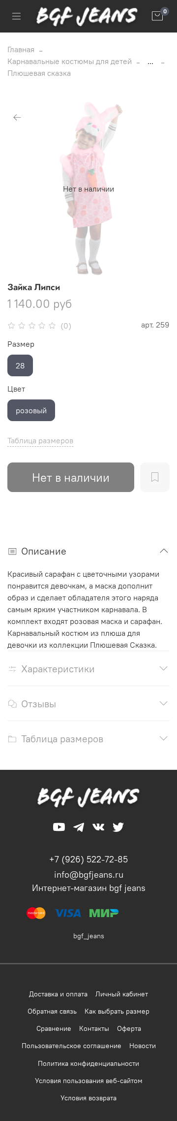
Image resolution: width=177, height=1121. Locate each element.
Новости (142, 1045)
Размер (20, 344)
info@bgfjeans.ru (88, 874)
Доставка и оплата (58, 993)
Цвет (16, 389)
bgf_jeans (88, 935)
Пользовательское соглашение (71, 1045)
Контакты (94, 1028)
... (150, 61)
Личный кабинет (121, 993)
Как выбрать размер (117, 1011)
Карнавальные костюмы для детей (69, 61)
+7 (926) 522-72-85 (88, 859)
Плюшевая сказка (39, 73)
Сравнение (53, 1028)
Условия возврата (88, 1097)
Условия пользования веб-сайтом (89, 1080)
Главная (20, 49)
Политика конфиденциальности (88, 1063)
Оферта (129, 1028)
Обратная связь (52, 1011)
